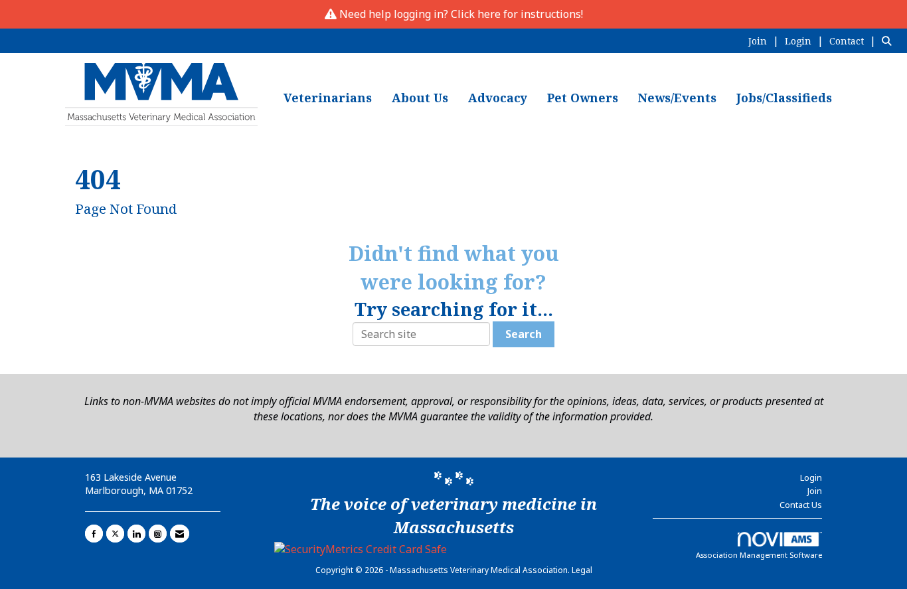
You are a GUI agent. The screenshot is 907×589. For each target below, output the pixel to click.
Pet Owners (582, 98)
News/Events (677, 98)
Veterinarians (328, 98)
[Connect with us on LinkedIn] (136, 534)
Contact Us (801, 505)
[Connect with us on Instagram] (158, 534)
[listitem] (765, 40)
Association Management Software (759, 555)
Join (814, 491)
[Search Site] (889, 40)
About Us (420, 98)
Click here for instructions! (517, 14)
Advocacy (497, 98)
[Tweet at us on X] (115, 534)
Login (811, 477)
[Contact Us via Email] (179, 534)
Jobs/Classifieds (784, 98)
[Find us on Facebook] (94, 534)
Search (523, 334)
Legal (582, 570)
